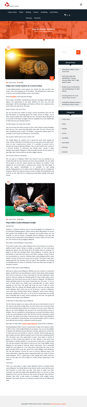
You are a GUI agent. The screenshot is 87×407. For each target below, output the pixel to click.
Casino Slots (12, 12)
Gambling (44, 12)
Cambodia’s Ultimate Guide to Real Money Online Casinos (71, 103)
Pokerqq (29, 18)
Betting (28, 12)
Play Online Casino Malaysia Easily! (21, 223)
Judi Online (54, 12)
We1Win (21, 82)
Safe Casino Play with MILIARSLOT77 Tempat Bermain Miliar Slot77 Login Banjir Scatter (70, 79)
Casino (35, 12)
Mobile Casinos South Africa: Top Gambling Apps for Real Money (71, 89)
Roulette (37, 18)
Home (36, 31)
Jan (52, 215)
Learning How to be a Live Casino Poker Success (70, 97)
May (52, 78)
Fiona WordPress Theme (58, 404)
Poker (21, 12)
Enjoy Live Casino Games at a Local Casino (24, 86)
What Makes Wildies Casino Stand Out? (70, 70)
